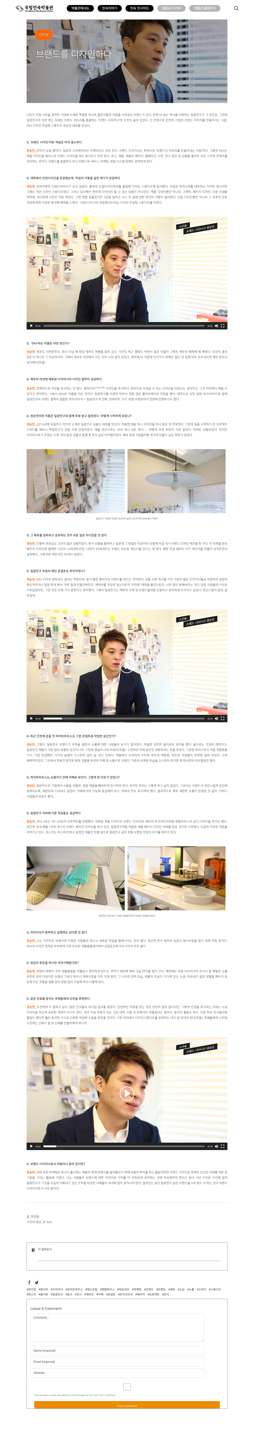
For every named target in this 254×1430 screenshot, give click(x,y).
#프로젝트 (153, 1294)
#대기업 (31, 1289)
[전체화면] (222, 326)
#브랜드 (149, 1289)
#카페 (100, 1294)
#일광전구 (57, 1294)
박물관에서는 (80, 8)
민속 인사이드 (139, 8)
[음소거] (216, 326)
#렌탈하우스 (107, 1289)
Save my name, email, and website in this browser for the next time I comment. (75, 1395)
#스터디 (201, 1289)
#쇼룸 (190, 1289)
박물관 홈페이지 (205, 8)
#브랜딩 (161, 1289)
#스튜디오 (215, 1289)
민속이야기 (109, 8)
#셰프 (171, 1289)
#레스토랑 (91, 1289)
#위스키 (31, 1294)
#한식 (165, 1294)
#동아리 (43, 1289)
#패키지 (140, 1294)
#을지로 (43, 1294)
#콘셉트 (110, 1294)
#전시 (78, 1294)
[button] (127, 273)
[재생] (31, 326)
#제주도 (89, 1294)
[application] (127, 273)
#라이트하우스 (74, 1289)
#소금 (181, 1289)
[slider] (124, 326)
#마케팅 (137, 1289)
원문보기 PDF (171, 8)
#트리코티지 (125, 1294)
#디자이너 (57, 1289)
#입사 (68, 1294)
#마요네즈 (123, 1289)
